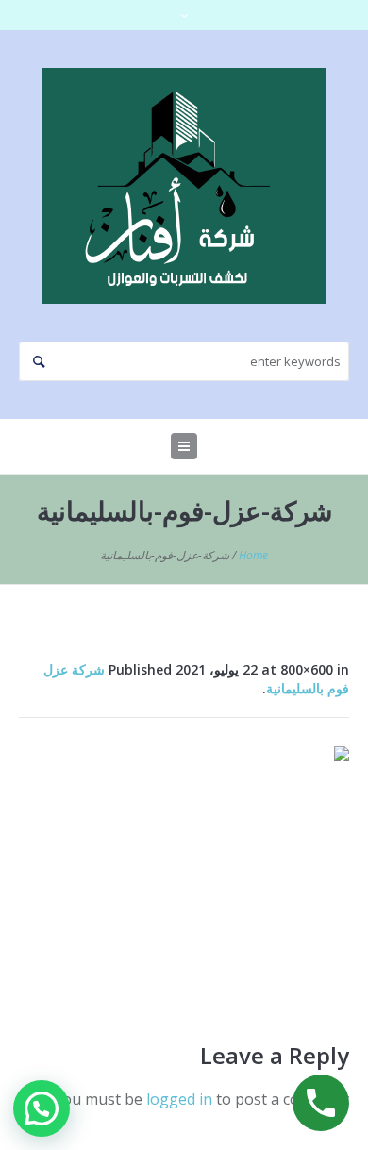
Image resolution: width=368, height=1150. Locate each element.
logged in (179, 1099)
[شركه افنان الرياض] (184, 186)
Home (253, 555)
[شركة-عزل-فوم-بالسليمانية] (184, 870)
